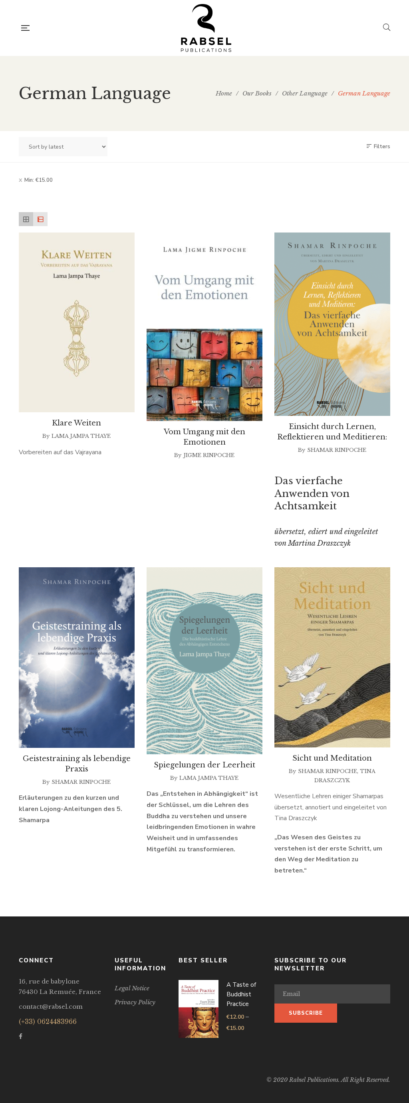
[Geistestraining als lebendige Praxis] (77, 657)
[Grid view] (26, 219)
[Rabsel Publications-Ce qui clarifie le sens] (206, 28)
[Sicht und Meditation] (332, 657)
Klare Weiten (76, 423)
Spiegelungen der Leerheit (204, 765)
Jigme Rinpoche (208, 455)
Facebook (20, 1036)
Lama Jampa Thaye (81, 436)
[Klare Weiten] (77, 322)
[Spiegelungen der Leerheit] (204, 660)
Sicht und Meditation (332, 758)
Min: (38, 180)
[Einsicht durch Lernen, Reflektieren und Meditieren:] (332, 324)
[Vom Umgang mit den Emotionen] (204, 327)
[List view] (40, 219)
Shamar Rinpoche (336, 450)
